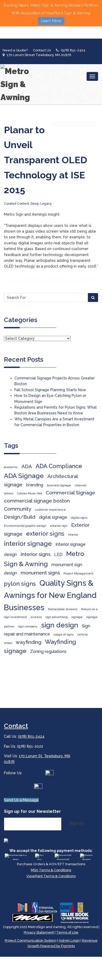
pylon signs (20, 583)
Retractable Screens (62, 609)
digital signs (79, 517)
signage (77, 617)
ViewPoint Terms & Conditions (51, 876)
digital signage (53, 517)
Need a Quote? (15, 50)
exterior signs (45, 533)
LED (58, 554)
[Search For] (93, 297)
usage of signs (63, 634)
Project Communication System (30, 940)
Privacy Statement (39, 932)
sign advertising (57, 617)
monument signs (40, 573)
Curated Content (16, 203)
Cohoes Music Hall (29, 493)
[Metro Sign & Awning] (17, 84)
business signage (59, 485)
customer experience (50, 509)
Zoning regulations (48, 651)
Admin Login (69, 940)
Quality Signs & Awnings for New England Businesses (50, 595)
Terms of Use (67, 932)
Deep (35, 203)
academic (11, 467)
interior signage (28, 543)
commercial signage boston (37, 501)
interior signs (35, 554)
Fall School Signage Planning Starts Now (50, 390)
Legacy (46, 203)
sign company (27, 626)
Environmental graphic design (25, 525)
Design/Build (19, 517)
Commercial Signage (70, 493)
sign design (59, 625)
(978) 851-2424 (73, 50)
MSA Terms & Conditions (51, 870)
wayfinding (28, 642)
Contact (16, 726)
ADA (26, 466)
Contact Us (42, 50)
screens (36, 617)
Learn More (51, 21)
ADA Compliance (59, 466)
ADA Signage (24, 476)
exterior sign (58, 525)
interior (73, 534)
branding (34, 484)
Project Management (78, 573)
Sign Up (76, 823)
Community (17, 509)
